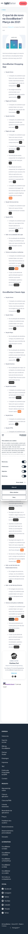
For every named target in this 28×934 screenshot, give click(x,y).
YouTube (7, 901)
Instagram (8, 893)
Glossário (5, 837)
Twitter (7, 897)
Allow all (14, 487)
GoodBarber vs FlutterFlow (6, 860)
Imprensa (5, 762)
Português (15, 928)
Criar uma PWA (6, 800)
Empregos (5, 758)
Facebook (8, 889)
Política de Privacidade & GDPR (6, 772)
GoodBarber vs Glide (6, 866)
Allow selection (14, 492)
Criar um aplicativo (5, 795)
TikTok (7, 913)
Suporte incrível (4, 741)
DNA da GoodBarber (6, 747)
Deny (14, 497)
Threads (7, 909)
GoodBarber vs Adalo (6, 847)
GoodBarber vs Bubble (6, 854)
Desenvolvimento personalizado (7, 832)
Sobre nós (5, 736)
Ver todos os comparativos (6, 878)
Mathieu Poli (11, 27)
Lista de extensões (5, 805)
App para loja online (6, 789)
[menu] (2, 3)
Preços (4, 816)
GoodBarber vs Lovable (6, 872)
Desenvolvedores (7, 827)
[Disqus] (14, 701)
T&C (3, 766)
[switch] (24, 466)
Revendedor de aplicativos (7, 811)
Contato (4, 778)
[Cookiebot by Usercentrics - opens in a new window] (19, 435)
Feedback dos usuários (6, 822)
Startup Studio (4, 753)
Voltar (4, 10)
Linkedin (7, 905)
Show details (19, 482)
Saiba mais (14, 673)
